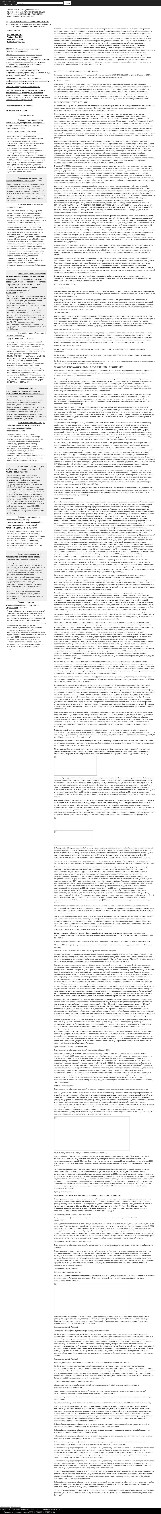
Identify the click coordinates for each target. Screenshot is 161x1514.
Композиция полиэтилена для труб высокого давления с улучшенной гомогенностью (25, 469)
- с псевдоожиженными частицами (23, 87)
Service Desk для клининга (10, 1507)
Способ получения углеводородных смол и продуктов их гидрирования (22, 605)
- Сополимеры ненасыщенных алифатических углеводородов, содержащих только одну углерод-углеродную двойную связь (28, 72)
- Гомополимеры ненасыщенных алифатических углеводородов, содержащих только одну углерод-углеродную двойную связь (28, 81)
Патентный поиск (10, 4)
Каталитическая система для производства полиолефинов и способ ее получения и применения (24, 557)
